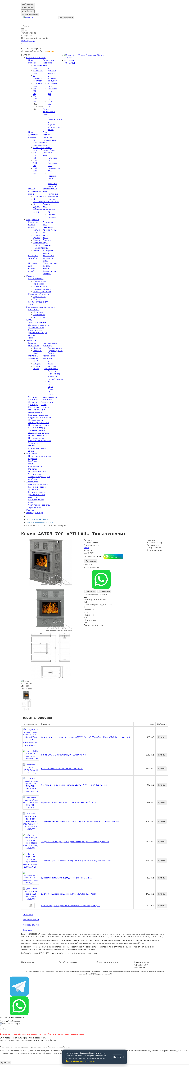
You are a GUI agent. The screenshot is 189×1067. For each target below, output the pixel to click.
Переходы (52, 353)
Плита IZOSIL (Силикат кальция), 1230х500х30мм (64, 755)
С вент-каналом (52, 363)
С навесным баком (52, 176)
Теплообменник (55, 379)
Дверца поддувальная (38, 433)
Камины (30, 276)
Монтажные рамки (37, 448)
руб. (28, 11)
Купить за (5, 1062)
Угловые (37, 299)
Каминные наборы (37, 487)
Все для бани (32, 219)
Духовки (32, 451)
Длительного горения (38, 325)
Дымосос (52, 371)
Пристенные (39, 297)
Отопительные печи (36, 58)
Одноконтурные (55, 348)
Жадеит (37, 240)
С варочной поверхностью (40, 142)
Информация (27, 962)
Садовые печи (35, 466)
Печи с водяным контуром (47, 135)
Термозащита (47, 402)
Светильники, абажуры (39, 505)
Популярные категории (107, 962)
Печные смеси (35, 412)
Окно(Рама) (48, 227)
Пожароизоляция (36, 410)
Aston (86, 548)
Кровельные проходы (38, 407)
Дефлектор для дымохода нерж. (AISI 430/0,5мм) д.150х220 (68, 894)
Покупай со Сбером (94, 55)
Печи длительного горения (34, 135)
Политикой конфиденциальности (79, 1061)
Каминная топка (35, 279)
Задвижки (33, 443)
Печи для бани (48, 150)
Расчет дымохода (34, 512)
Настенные (53, 194)
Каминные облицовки (38, 294)
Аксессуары (39, 317)
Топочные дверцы (36, 430)
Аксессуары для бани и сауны (48, 258)
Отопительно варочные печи (49, 63)
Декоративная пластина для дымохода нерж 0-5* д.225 (67, 878)
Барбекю (32, 461)
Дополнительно (50, 369)
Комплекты (38, 196)
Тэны (30, 338)
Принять (117, 1057)
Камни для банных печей (33, 224)
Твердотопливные (37, 322)
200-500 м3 (50, 104)
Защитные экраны (37, 492)
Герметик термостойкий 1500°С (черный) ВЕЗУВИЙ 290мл (68, 802)
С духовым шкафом (52, 70)
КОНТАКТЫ (69, 63)
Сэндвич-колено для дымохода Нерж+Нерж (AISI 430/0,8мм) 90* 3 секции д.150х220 (80, 821)
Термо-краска (34, 507)
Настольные (39, 315)
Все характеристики (93, 625)
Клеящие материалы (38, 415)
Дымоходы (31, 340)
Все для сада (32, 453)
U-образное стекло (42, 291)
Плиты (31, 446)
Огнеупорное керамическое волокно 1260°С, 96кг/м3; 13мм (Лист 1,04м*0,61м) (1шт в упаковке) (85, 737)
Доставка (27, 930)
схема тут (49, 51)
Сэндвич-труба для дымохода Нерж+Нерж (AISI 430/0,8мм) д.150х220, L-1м (76, 860)
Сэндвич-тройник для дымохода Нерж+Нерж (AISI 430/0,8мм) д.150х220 (75, 841)
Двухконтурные (55, 351)
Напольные (53, 196)
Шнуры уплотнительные (39, 417)
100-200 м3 (35, 99)
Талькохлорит (40, 248)
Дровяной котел (36, 327)
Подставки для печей (38, 425)
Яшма (36, 250)
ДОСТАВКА (69, 60)
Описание (28, 914)
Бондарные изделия (38, 484)
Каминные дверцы (37, 428)
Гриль (31, 464)
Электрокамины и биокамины (40, 307)
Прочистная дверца (37, 435)
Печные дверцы (36, 438)
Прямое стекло (40, 286)
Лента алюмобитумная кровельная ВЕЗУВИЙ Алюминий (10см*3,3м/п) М (75, 785)
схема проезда (28, 41)
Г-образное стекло (42, 289)
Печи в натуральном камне (49, 111)
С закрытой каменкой (52, 183)
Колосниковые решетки (39, 440)
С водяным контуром (38, 78)
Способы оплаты (31, 925)
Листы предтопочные (38, 423)
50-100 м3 (34, 91)
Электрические (35, 330)
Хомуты (36, 363)
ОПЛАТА (68, 58)
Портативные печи (37, 471)
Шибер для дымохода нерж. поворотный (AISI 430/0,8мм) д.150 (70, 906)
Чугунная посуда (36, 474)
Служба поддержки (68, 962)
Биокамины (33, 309)
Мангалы (32, 469)
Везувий (37, 348)
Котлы (29, 320)
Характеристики (31, 920)
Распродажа (32, 510)
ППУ (35, 361)
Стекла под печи (36, 420)
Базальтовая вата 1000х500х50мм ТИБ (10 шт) (62, 768)
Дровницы (33, 489)
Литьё (43, 405)
